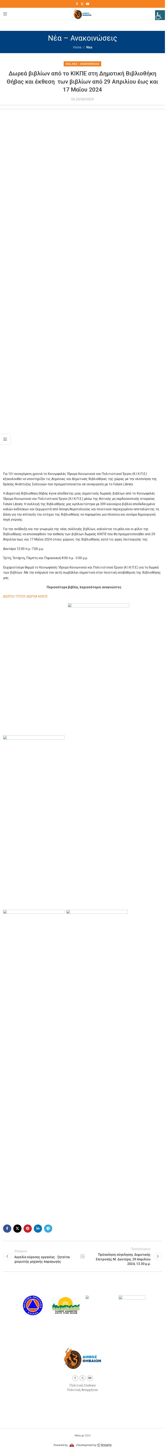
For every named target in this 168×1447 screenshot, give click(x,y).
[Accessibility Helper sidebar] (160, 15)
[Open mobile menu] (5, 14)
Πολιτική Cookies (82, 1385)
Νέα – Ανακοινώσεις (85, 63)
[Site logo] (82, 14)
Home (77, 47)
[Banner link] (32, 1305)
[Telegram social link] (48, 1228)
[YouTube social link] (88, 4)
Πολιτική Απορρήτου (82, 1390)
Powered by (61, 1445)
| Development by (86, 1445)
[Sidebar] (5, 439)
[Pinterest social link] (28, 1228)
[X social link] (82, 4)
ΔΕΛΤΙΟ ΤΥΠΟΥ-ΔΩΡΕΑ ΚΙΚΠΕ (25, 596)
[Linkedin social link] (38, 1228)
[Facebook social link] (77, 4)
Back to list (82, 1256)
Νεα (89, 47)
